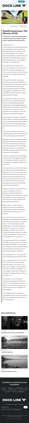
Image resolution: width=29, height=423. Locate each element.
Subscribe (21, 1)
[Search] (16, 2)
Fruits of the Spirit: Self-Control (9, 371)
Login (20, 418)
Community (11, 388)
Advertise (16, 418)
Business (3, 388)
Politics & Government (18, 391)
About (9, 418)
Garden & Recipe (12, 389)
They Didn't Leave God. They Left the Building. (12, 332)
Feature (4, 389)
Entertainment (19, 388)
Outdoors (7, 391)
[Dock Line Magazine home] (14, 6)
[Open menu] (26, 1)
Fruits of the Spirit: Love (7, 352)
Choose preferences (17, 409)
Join (26, 407)
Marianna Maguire (15, 26)
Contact (12, 418)
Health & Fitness (22, 389)
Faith (2, 26)
